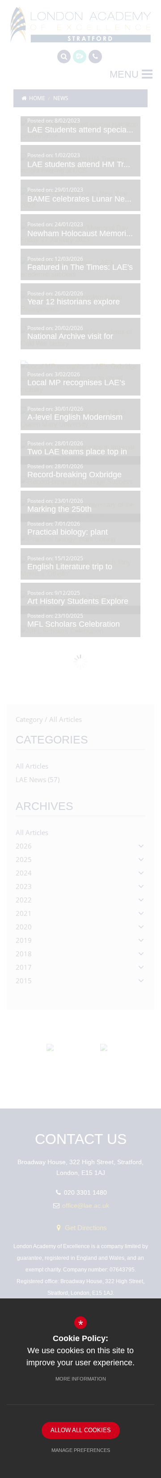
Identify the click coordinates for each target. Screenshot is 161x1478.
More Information (80, 1378)
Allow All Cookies (81, 1430)
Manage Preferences (80, 1450)
